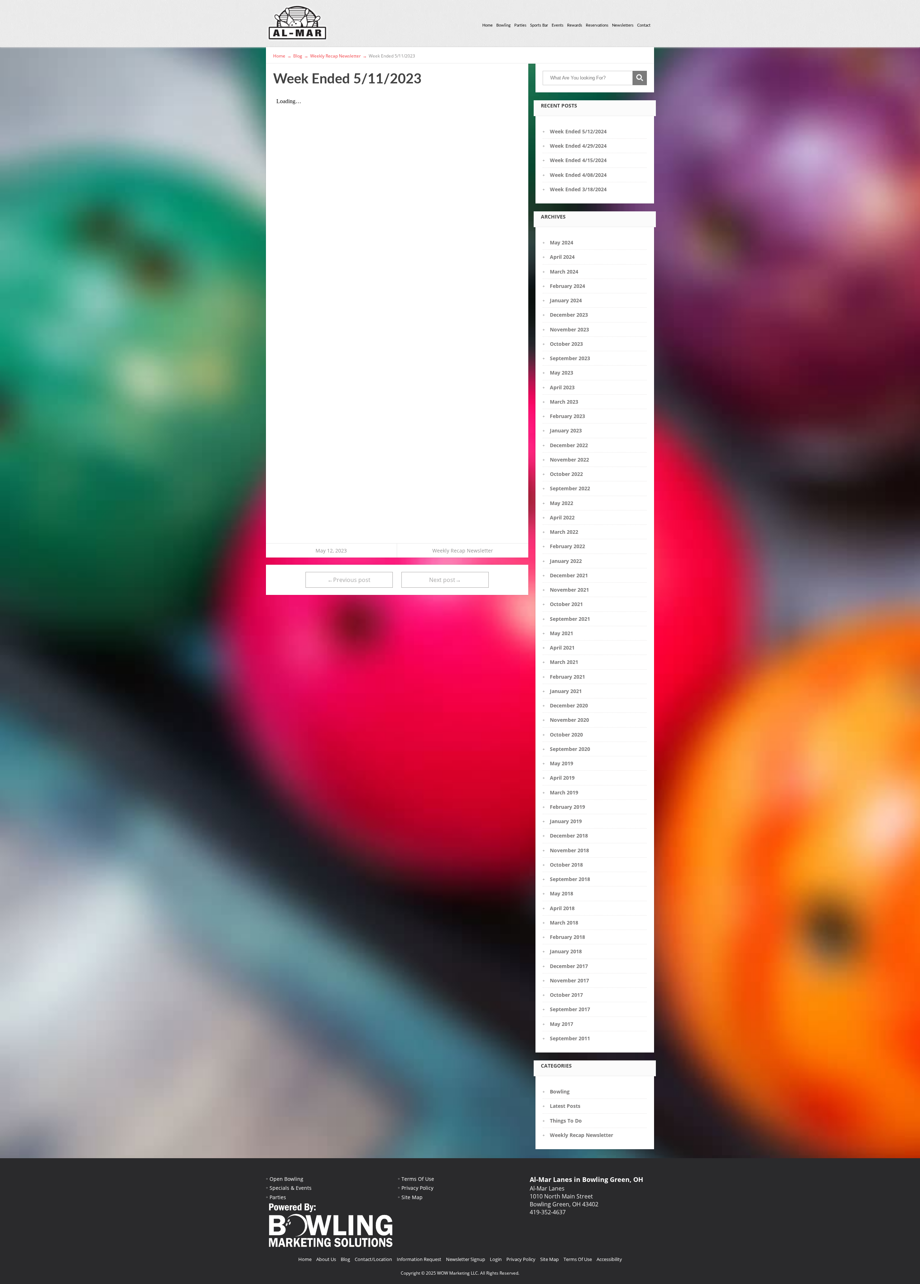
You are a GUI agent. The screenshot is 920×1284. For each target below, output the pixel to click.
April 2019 (562, 777)
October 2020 (566, 734)
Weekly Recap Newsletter (462, 550)
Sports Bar (539, 25)
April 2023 (562, 387)
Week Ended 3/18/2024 (578, 189)
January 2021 (566, 691)
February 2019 (567, 806)
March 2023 (564, 401)
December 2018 (569, 835)
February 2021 (567, 676)
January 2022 (566, 561)
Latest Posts (565, 1105)
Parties (520, 25)
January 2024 (566, 300)
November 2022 (569, 459)
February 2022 (567, 546)
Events (558, 25)
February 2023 (567, 416)
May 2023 (561, 372)
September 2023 (570, 358)
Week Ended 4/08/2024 (578, 174)
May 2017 (561, 1024)
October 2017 (566, 994)
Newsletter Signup (465, 1259)
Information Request (419, 1259)
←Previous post (349, 580)
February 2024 (567, 286)
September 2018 (570, 879)
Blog (345, 1259)
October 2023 (566, 343)
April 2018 (562, 908)
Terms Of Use (417, 1178)
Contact (643, 25)
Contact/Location (373, 1259)
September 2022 (570, 488)
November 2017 (569, 980)
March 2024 (564, 271)
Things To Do (566, 1120)
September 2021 (570, 618)
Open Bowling (286, 1178)
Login (496, 1259)
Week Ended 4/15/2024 (578, 160)
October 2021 (566, 604)
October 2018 (566, 864)
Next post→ (445, 580)
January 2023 (566, 430)
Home (487, 25)
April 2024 (562, 256)
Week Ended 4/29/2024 (578, 145)
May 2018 (561, 893)
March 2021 (564, 662)
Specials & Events (291, 1187)
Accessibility (609, 1259)
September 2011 (570, 1038)
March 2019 (564, 792)
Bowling (503, 25)
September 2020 (570, 749)
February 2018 (567, 937)
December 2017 (569, 966)
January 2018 (566, 951)
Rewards (574, 25)
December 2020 (569, 705)
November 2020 (569, 719)
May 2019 (561, 763)
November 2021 (569, 589)
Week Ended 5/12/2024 (578, 131)
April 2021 (562, 647)
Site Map (412, 1197)
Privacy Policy (417, 1187)
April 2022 (562, 517)
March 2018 (564, 922)
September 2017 (570, 1009)
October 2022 (566, 474)
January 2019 (566, 821)
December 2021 (569, 575)
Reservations (597, 25)
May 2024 (561, 242)
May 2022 (561, 503)
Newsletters (623, 25)
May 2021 (561, 633)
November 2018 (569, 850)
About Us (326, 1259)
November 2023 (569, 329)
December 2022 (569, 445)
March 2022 (564, 531)
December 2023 (569, 314)
